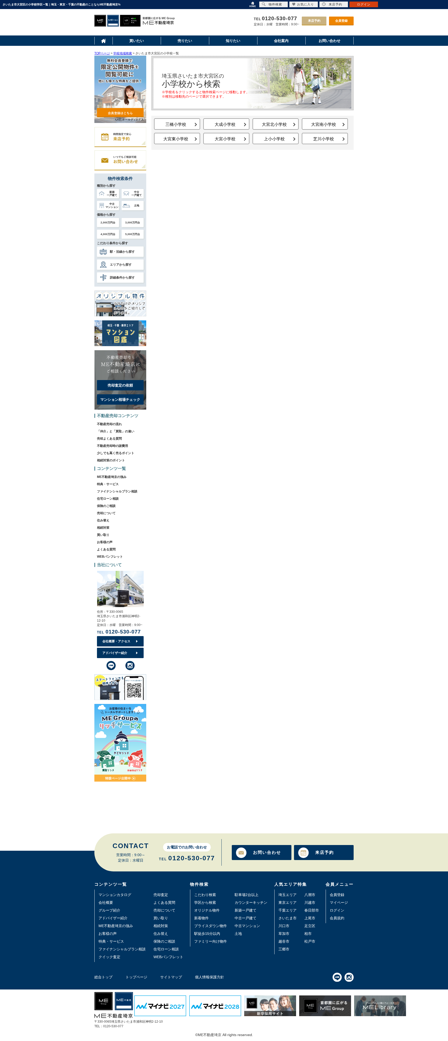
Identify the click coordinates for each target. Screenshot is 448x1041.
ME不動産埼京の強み (112, 477)
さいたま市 (287, 918)
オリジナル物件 (207, 910)
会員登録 (341, 21)
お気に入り (305, 4)
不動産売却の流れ (109, 424)
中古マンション (247, 926)
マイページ (339, 902)
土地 (238, 933)
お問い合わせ (267, 852)
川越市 (309, 902)
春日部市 (311, 910)
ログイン (337, 910)
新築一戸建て (245, 910)
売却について (106, 513)
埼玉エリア (287, 895)
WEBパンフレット (110, 556)
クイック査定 (109, 957)
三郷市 (283, 949)
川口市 (283, 926)
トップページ (136, 977)
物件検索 (275, 4)
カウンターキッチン (251, 902)
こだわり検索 (205, 895)
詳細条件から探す (122, 277)
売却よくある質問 (109, 438)
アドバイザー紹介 (114, 653)
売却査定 (160, 895)
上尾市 (309, 918)
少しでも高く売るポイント (115, 453)
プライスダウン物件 (210, 926)
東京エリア (287, 902)
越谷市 (283, 941)
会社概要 (106, 902)
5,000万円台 (132, 234)
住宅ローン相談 (108, 498)
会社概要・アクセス (116, 641)
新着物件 (201, 918)
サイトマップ (171, 977)
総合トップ (103, 977)
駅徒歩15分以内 (207, 933)
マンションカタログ (115, 895)
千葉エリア (287, 910)
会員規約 (337, 918)
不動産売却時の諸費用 (112, 446)
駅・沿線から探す (122, 251)
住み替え (103, 520)
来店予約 (314, 21)
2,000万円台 (108, 222)
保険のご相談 (106, 506)
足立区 (309, 926)
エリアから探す (121, 264)
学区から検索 (205, 902)
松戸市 (309, 941)
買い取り (103, 535)
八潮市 (309, 895)
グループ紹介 (109, 910)
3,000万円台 (132, 222)
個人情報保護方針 (209, 977)
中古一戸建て (245, 918)
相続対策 (103, 527)
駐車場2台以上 (246, 895)
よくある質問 (106, 549)
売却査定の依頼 (120, 385)
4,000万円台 (108, 234)
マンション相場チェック (120, 399)
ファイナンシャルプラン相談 (117, 491)
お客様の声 (105, 542)
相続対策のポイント (111, 460)
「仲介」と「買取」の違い (115, 431)
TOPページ (102, 53)
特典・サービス (108, 484)
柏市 (308, 933)
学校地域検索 (122, 53)
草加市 (283, 933)
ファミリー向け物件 (210, 941)
